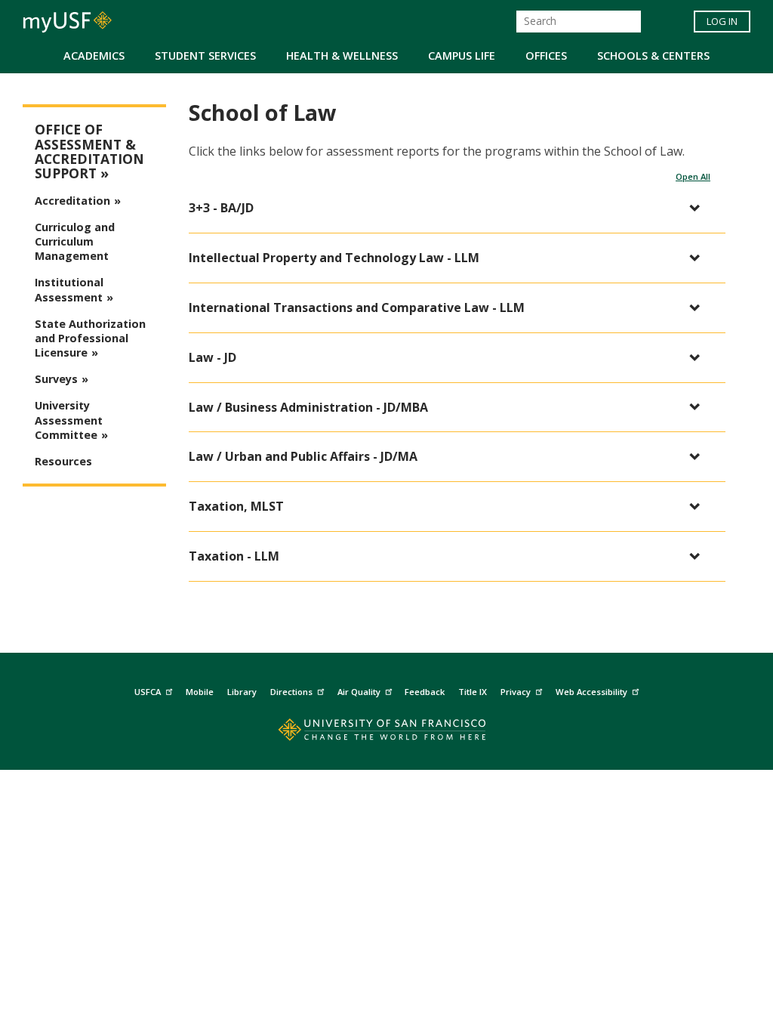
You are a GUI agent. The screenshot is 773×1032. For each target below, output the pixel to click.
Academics (94, 55)
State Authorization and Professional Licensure (90, 338)
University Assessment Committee (69, 419)
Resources (63, 461)
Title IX (472, 691)
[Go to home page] (387, 733)
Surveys (56, 379)
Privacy (515, 691)
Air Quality (358, 691)
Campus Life (461, 55)
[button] (449, 208)
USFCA (147, 691)
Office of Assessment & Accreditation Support (89, 151)
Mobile (200, 691)
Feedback (425, 691)
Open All (693, 176)
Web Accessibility (591, 691)
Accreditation (72, 200)
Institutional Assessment (69, 289)
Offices (546, 55)
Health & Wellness (342, 55)
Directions (291, 691)
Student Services (205, 55)
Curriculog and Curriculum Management (75, 241)
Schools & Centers (653, 55)
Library (242, 691)
